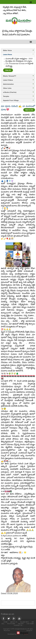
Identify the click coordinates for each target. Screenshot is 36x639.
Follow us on (7, 614)
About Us (14, 622)
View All (8, 70)
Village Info (24, 622)
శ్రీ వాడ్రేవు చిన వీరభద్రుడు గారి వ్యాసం (19, 61)
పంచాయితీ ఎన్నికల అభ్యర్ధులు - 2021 (19, 59)
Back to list (29, 110)
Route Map (11, 624)
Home (6, 622)
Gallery (21, 624)
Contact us (18, 625)
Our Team (30, 624)
